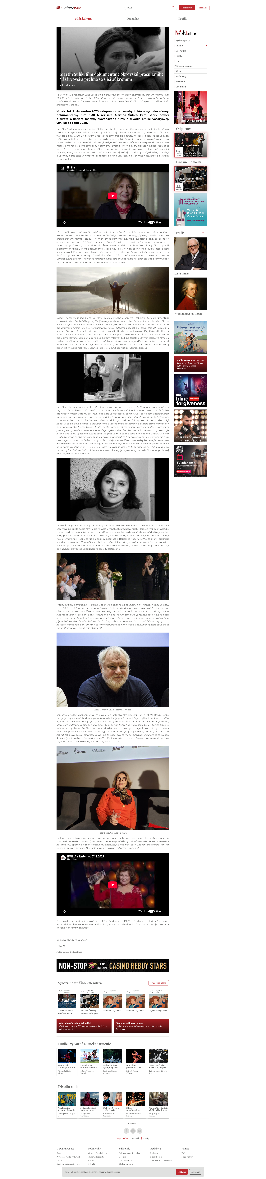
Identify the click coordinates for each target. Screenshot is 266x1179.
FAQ (183, 1153)
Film (177, 60)
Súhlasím (182, 1172)
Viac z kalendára (158, 982)
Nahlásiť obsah (125, 1160)
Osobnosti (180, 86)
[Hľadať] (173, 7)
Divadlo (178, 45)
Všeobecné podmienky (97, 1153)
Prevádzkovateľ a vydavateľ (68, 1156)
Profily (182, 18)
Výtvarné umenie (183, 66)
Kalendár (133, 18)
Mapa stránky (187, 1156)
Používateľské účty (96, 1156)
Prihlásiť (203, 7)
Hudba (178, 55)
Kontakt (60, 1160)
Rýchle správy (182, 40)
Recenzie (179, 81)
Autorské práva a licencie (161, 1160)
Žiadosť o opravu (126, 1164)
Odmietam (195, 1172)
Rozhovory (180, 76)
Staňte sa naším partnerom (68, 1164)
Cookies (122, 1156)
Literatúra (180, 50)
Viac (202, 232)
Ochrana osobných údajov (130, 1153)
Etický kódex (156, 1156)
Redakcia (154, 1153)
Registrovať (187, 7)
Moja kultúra (83, 18)
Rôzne (178, 71)
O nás (59, 1153)
